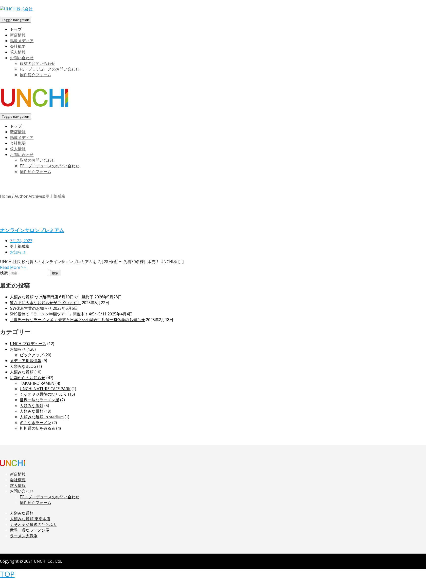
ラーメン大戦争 (23, 536)
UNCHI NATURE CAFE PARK (45, 388)
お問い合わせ (22, 491)
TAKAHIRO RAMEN (37, 383)
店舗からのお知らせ (27, 377)
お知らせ (18, 252)
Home (5, 196)
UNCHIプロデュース (28, 343)
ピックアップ (31, 355)
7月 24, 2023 (21, 240)
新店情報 (18, 474)
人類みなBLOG (23, 366)
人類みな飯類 (31, 405)
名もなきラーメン (35, 422)
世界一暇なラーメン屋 (39, 400)
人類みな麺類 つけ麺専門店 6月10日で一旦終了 (51, 297)
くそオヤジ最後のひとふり (43, 394)
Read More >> (13, 267)
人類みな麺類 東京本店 (30, 518)
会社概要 (18, 479)
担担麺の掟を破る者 (37, 428)
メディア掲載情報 (25, 360)
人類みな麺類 (22, 372)
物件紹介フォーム (35, 502)
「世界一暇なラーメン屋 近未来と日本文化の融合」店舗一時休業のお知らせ (77, 319)
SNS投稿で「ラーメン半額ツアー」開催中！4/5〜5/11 (58, 314)
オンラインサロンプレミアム (32, 230)
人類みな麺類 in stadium (42, 417)
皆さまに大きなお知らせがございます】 (45, 302)
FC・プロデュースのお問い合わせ (49, 497)
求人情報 (18, 485)
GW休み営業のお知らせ (31, 308)
